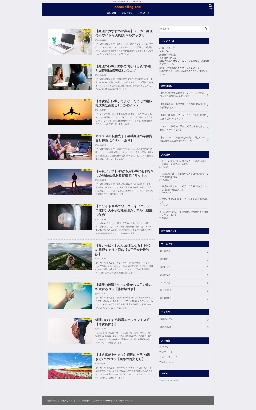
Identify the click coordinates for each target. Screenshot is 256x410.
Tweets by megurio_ (169, 380)
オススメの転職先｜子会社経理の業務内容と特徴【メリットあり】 (182, 128)
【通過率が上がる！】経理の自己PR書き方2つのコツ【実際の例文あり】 (183, 188)
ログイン (163, 347)
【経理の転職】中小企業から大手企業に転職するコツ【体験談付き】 (183, 175)
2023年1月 (165, 282)
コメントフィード (168, 357)
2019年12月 (166, 298)
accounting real (128, 6)
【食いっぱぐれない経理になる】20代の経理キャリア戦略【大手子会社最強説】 (183, 163)
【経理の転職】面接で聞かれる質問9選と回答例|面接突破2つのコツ (183, 106)
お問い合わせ (143, 13)
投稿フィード (166, 352)
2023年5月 (165, 251)
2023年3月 (165, 267)
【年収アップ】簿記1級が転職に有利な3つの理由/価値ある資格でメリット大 (182, 139)
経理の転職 (111, 13)
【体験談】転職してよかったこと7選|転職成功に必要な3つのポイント (183, 117)
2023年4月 (165, 259)
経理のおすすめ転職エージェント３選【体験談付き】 (183, 200)
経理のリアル (127, 13)
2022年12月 (166, 290)
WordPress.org (166, 362)
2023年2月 (165, 275)
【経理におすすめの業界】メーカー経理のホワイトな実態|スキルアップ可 (182, 94)
